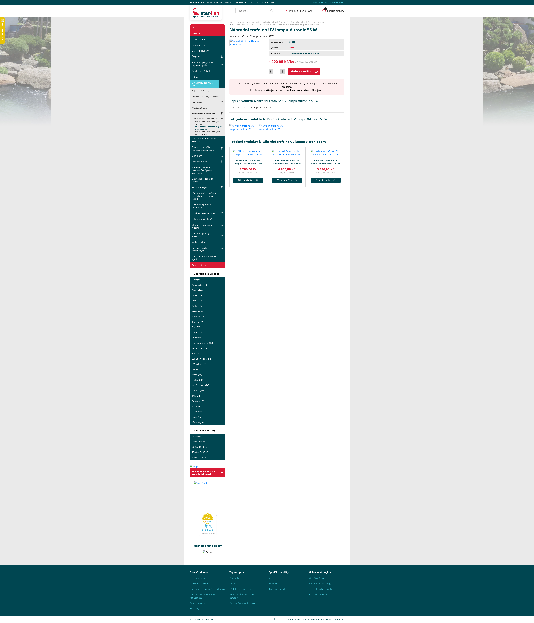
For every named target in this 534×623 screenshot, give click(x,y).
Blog (272, 2)
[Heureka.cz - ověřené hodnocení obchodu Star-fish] (207, 524)
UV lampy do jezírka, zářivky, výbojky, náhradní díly (260, 22)
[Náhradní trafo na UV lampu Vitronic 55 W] (246, 42)
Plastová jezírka (199, 161)
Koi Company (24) (200, 385)
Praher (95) (197, 306)
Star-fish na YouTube (319, 594)
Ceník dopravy (197, 603)
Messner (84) (198, 311)
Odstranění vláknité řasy (242, 603)
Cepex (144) (197, 290)
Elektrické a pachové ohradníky (201, 206)
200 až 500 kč (198, 441)
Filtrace (195, 76)
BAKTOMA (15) (199, 411)
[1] (271, 10)
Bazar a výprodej (200, 265)
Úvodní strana (197, 578)
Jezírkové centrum (197, 2)
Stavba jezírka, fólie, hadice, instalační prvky (203, 148)
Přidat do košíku (301, 71)
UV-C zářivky (197, 102)
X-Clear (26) (197, 379)
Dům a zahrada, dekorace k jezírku (204, 258)
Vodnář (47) (197, 337)
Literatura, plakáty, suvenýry (201, 235)
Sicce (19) (196, 406)
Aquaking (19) (198, 401)
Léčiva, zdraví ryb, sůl (202, 219)
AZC (298, 619)
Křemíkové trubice (199, 108)
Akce (194, 27)
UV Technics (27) (199, 364)
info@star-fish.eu (337, 2)
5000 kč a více (199, 457)
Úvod (231, 22)
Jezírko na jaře (198, 39)
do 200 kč (196, 436)
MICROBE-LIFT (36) (201, 348)
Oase (291, 47)
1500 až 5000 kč (200, 452)
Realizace (264, 2)
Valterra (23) (198, 390)
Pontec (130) (198, 295)
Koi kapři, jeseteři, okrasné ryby (200, 249)
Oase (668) (197, 279)
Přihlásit (293, 10)
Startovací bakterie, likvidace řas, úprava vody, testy (202, 170)
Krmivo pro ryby (200, 187)
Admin (306, 619)
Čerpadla (196, 56)
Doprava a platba (241, 2)
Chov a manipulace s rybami (202, 226)
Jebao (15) (196, 416)
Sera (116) (197, 300)
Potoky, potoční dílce (202, 71)
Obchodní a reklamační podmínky (207, 588)
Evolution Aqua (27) (201, 358)
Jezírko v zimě (198, 45)
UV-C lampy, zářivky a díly (202, 84)
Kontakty (254, 2)
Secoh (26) (197, 374)
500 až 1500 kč (199, 446)
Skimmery (197, 155)
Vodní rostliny (198, 242)
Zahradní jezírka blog (320, 583)
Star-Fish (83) (198, 316)
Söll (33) (195, 353)
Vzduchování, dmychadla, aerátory (204, 140)
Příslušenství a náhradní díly (204, 113)
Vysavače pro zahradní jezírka (202, 180)
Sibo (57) (196, 327)
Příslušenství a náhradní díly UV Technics (207, 123)
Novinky (196, 33)
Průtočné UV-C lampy (201, 91)
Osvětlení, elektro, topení (204, 213)
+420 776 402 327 (320, 2)
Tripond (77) (197, 321)
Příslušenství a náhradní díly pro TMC (209, 118)
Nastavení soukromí (320, 619)
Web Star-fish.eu (317, 578)
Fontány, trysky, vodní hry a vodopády (202, 64)
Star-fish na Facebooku (321, 588)
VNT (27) (196, 369)
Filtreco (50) (197, 332)
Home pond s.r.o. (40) (202, 343)
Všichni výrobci (199, 422)
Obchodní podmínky (219, 2)
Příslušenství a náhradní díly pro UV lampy (306, 22)
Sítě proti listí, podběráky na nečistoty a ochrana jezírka (204, 196)
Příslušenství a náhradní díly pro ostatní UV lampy (207, 133)
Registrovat (306, 10)
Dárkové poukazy (200, 50)
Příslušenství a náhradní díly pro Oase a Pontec (208, 128)
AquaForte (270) (199, 284)
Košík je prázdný (335, 10)
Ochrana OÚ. (338, 619)
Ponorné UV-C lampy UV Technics (205, 96)
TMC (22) (196, 395)
